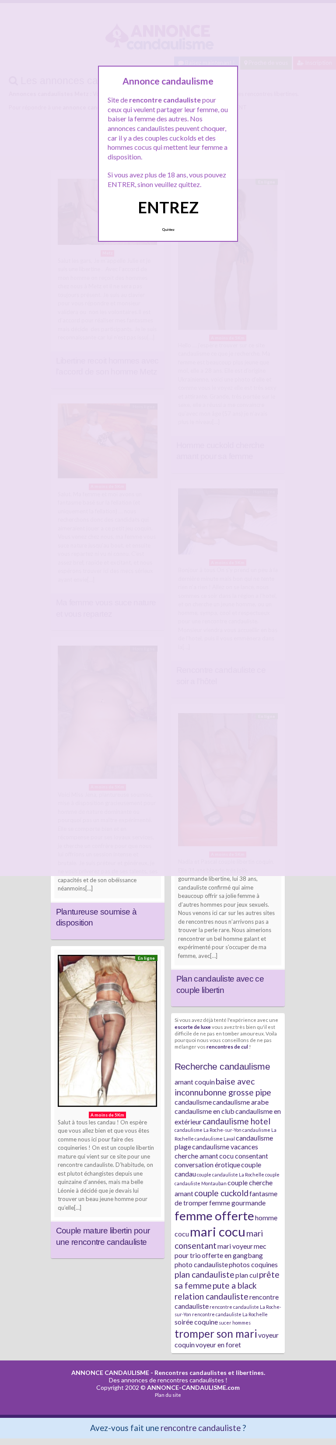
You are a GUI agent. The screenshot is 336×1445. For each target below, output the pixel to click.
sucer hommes (235, 1322)
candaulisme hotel (236, 1121)
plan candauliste (204, 1274)
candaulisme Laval (215, 1138)
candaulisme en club (204, 1111)
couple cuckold (221, 1193)
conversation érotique (207, 1164)
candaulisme (193, 1102)
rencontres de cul (227, 1046)
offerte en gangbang (232, 1255)
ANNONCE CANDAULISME (110, 1372)
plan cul (246, 1275)
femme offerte (214, 1215)
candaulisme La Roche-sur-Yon (208, 1130)
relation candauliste (211, 1296)
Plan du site (168, 1395)
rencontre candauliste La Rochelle (230, 1314)
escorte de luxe (193, 1027)
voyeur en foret (218, 1344)
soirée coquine (196, 1322)
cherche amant (196, 1156)
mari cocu (217, 1231)
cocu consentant (243, 1156)
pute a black (235, 1285)
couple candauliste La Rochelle (230, 1174)
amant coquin (195, 1082)
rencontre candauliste (201, 1428)
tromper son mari (216, 1333)
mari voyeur (235, 1246)
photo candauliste (201, 1264)
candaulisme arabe (241, 1102)
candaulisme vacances (225, 1146)
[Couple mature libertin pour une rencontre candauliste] (108, 1033)
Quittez (168, 229)
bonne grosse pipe (237, 1092)
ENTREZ (168, 207)
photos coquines (253, 1264)
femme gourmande (237, 1202)
